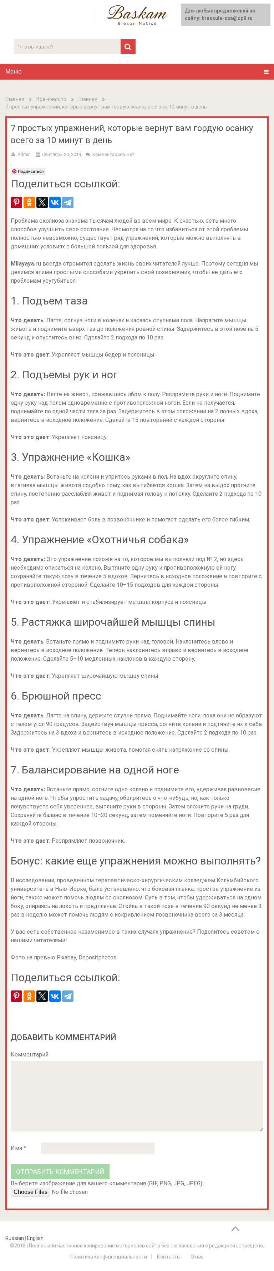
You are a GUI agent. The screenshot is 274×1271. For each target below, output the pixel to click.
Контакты (169, 1257)
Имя (18, 1148)
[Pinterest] (16, 202)
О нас (197, 1257)
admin (24, 154)
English (35, 1238)
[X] (42, 202)
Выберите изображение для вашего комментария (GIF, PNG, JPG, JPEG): (107, 1183)
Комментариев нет (113, 154)
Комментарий (30, 1054)
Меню (13, 71)
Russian (14, 1238)
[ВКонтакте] (55, 202)
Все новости (51, 99)
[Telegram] (67, 202)
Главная (14, 99)
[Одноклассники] (29, 202)
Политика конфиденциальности (108, 1257)
